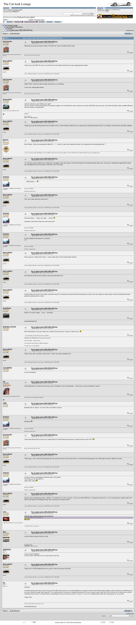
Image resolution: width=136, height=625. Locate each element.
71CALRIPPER (7, 368)
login (16, 9)
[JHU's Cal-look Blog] (3, 400)
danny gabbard (7, 61)
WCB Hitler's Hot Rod (9, 326)
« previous (128, 30)
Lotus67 (107, 10)
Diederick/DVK (7, 99)
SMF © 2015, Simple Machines (74, 622)
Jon (4, 381)
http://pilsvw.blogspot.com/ (30, 606)
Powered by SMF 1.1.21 (60, 622)
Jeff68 (4, 403)
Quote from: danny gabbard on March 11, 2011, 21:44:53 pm (38, 516)
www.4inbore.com (28, 544)
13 (17, 33)
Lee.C (4, 511)
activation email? (16, 10)
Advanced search (39, 20)
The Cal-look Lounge (11, 25)
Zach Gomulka (7, 41)
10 (11, 33)
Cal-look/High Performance (14, 27)
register (20, 9)
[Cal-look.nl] (3, 114)
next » (132, 30)
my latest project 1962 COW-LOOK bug (20, 30)
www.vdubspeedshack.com (30, 321)
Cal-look (9, 28)
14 (18, 33)
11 (12, 33)
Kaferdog (5, 139)
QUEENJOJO (7, 549)
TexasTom (6, 176)
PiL (4, 582)
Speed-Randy (7, 308)
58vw (4, 532)
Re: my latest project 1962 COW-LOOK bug (44, 41)
